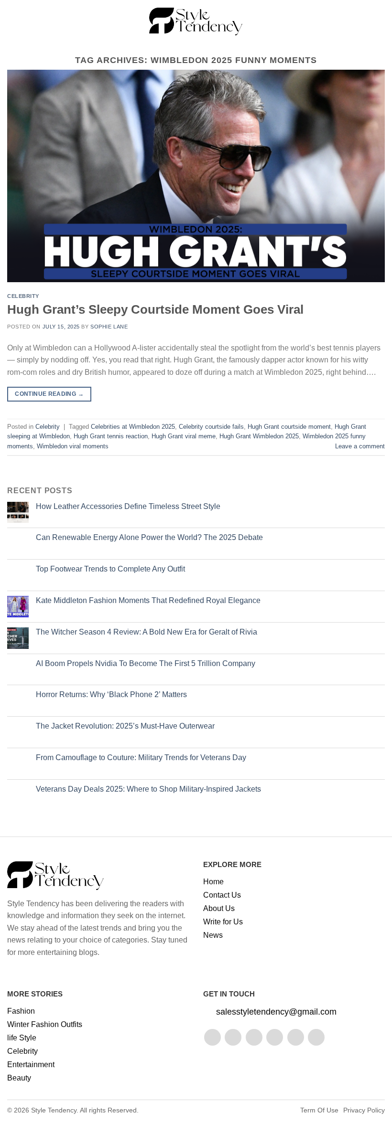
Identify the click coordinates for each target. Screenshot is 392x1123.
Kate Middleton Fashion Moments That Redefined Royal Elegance (148, 600)
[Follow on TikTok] (254, 1037)
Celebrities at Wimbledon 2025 (133, 426)
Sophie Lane (109, 326)
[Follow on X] (274, 1037)
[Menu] (13, 21)
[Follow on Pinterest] (295, 1037)
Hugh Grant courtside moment (289, 426)
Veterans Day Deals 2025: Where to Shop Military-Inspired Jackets (148, 789)
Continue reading (49, 394)
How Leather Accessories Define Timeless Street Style (128, 506)
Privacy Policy (364, 1110)
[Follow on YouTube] (316, 1037)
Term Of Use (319, 1110)
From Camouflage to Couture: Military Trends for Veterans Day (141, 757)
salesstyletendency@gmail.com (276, 1012)
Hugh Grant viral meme (184, 436)
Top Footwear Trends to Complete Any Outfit (110, 569)
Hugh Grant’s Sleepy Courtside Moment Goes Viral (155, 309)
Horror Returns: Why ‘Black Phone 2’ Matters (111, 694)
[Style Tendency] (196, 21)
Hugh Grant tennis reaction (111, 436)
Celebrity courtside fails (211, 426)
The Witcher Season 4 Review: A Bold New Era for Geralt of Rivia (146, 632)
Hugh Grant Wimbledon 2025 (259, 436)
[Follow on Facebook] (212, 1037)
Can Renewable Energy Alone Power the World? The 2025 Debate (149, 537)
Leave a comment (360, 446)
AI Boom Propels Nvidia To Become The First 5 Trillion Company (145, 663)
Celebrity (23, 296)
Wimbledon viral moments (73, 446)
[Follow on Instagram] (233, 1037)
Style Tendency (53, 1110)
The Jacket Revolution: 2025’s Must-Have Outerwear (125, 726)
